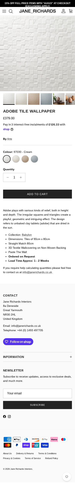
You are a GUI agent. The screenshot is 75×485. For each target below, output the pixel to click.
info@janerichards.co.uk (37, 272)
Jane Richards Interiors (21, 469)
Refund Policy (51, 458)
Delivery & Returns (25, 453)
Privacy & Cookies (11, 458)
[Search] (12, 11)
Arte (9, 138)
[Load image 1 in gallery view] (37, 53)
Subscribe (37, 405)
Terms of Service (33, 458)
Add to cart (37, 194)
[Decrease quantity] (6, 177)
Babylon (27, 234)
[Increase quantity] (21, 177)
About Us (7, 453)
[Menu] (4, 11)
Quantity (8, 169)
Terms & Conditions (47, 453)
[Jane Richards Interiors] (37, 11)
